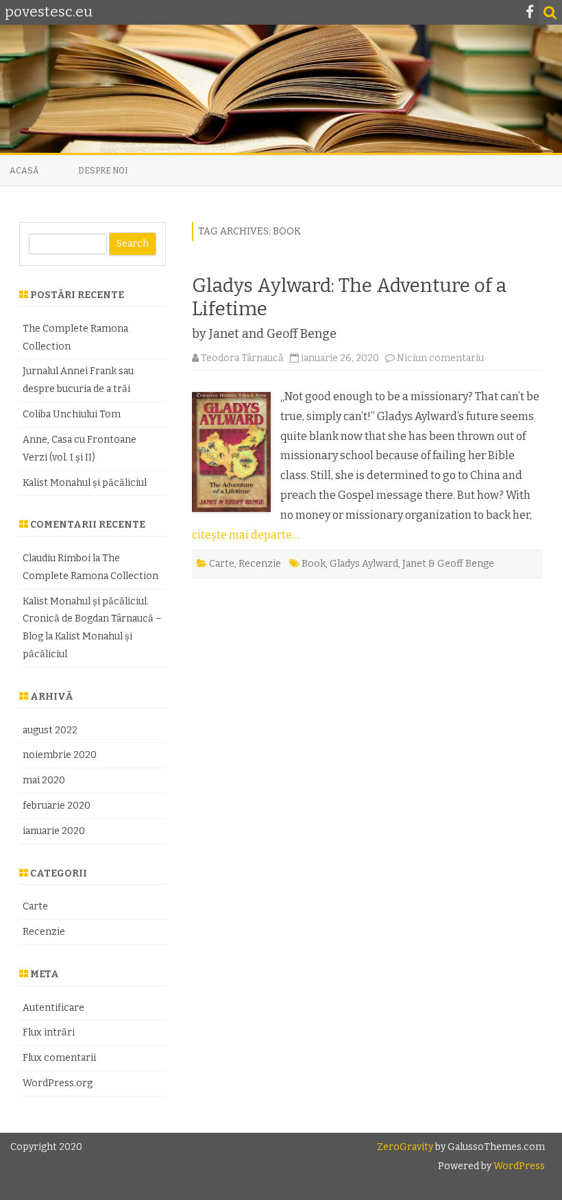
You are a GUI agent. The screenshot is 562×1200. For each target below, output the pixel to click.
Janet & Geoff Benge (448, 564)
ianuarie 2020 (54, 831)
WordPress (518, 1166)
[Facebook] (530, 12)
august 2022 (50, 730)
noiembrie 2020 (60, 755)
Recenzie (260, 564)
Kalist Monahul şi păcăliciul (85, 483)
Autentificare (53, 1008)
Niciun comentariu (440, 358)
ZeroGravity (405, 1147)
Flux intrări (49, 1032)
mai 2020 (44, 780)
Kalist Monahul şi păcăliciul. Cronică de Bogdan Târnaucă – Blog (92, 619)
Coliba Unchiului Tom (72, 414)
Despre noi (103, 170)
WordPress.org (58, 1083)
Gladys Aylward (364, 564)
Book (314, 564)
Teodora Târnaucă (242, 358)
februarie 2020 (56, 805)
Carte (221, 564)
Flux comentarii (59, 1058)
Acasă (24, 170)
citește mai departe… (246, 534)
